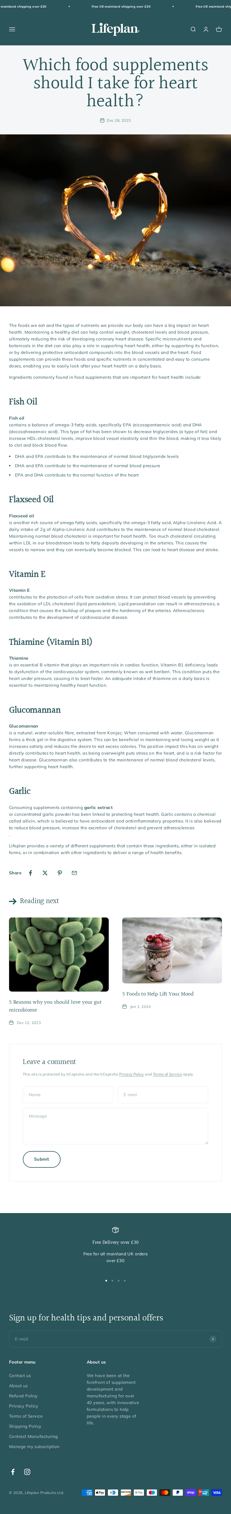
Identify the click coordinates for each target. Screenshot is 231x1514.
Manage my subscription (34, 1446)
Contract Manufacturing (33, 1436)
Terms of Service (167, 1074)
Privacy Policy (131, 1074)
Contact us (20, 1375)
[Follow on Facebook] (13, 1472)
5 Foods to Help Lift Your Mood (158, 994)
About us (18, 1385)
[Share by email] (74, 873)
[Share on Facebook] (30, 873)
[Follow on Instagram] (27, 1472)
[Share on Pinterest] (59, 873)
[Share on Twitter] (45, 873)
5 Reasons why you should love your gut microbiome (55, 1006)
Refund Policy (23, 1395)
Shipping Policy (25, 1426)
